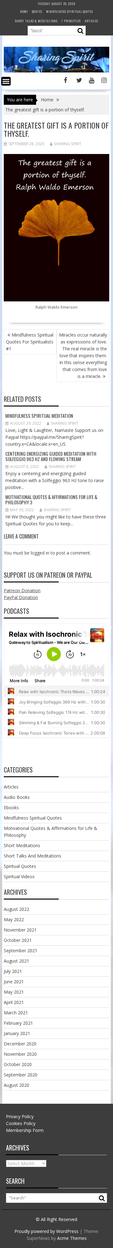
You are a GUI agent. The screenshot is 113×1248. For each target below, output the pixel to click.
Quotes (37, 11)
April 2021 (14, 1002)
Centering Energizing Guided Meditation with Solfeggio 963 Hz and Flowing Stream (50, 456)
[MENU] (6, 81)
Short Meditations (22, 845)
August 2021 (16, 961)
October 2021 (18, 940)
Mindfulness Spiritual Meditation (39, 415)
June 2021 (14, 982)
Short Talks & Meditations (36, 21)
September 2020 (20, 1075)
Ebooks (11, 807)
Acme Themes (72, 1238)
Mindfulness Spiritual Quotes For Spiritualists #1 (29, 342)
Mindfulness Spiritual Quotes (69, 11)
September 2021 (20, 950)
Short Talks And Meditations (32, 856)
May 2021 (14, 992)
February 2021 (18, 1023)
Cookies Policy (20, 1123)
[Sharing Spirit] (56, 71)
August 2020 (16, 1085)
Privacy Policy (20, 1116)
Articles (91, 21)
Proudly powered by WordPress (46, 1231)
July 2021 (13, 971)
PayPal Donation (21, 597)
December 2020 (20, 1044)
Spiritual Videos (19, 876)
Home (24, 11)
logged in (40, 553)
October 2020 (18, 1064)
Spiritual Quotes (20, 866)
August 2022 (16, 909)
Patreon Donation (22, 590)
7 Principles (71, 21)
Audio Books (17, 797)
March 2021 (16, 1013)
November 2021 (20, 930)
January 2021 (17, 1033)
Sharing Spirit (67, 143)
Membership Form (25, 1130)
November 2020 (20, 1054)
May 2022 (14, 919)
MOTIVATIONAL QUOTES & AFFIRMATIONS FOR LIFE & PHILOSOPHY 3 (51, 499)
